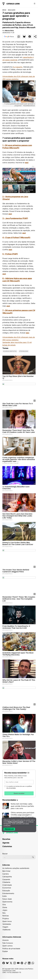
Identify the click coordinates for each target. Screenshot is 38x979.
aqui (26, 163)
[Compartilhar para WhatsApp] (19, 36)
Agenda (5, 843)
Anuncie (5, 940)
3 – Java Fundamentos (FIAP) (15, 218)
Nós (3, 913)
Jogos (4, 910)
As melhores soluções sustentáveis (15, 868)
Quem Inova (7, 921)
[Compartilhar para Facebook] (30, 36)
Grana (4, 907)
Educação (11, 10)
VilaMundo (6, 930)
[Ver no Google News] (8, 36)
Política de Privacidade (15, 822)
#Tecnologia (23, 351)
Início (4, 10)
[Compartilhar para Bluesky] (24, 36)
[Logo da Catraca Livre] (11, 3)
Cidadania (6, 882)
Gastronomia (7, 902)
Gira (4, 905)
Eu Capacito (17, 67)
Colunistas (7, 846)
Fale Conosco (7, 943)
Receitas (6, 839)
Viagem (5, 927)
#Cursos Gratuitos (10, 351)
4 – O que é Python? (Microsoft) (16, 237)
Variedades (6, 924)
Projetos (5, 918)
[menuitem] (19, 840)
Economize (6, 888)
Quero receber (19, 793)
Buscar (5, 854)
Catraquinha (7, 877)
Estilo (4, 896)
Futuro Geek (7, 899)
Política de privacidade (11, 949)
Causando (6, 879)
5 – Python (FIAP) (10, 254)
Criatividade (7, 885)
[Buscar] (33, 857)
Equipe (5, 951)
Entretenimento (8, 893)
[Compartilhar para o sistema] (35, 36)
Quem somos (7, 946)
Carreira (5, 874)
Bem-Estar (6, 871)
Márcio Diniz (9, 30)
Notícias (5, 916)
